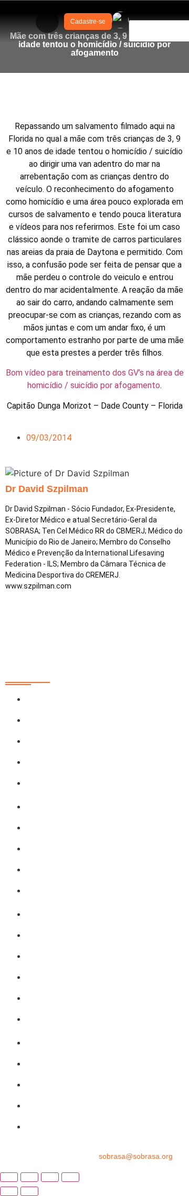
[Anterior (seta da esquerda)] (9, 1191)
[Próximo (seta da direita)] (29, 1191)
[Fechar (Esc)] (70, 1177)
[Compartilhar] (50, 1177)
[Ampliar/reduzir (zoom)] (9, 1177)
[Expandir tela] (29, 1177)
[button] (47, 21)
